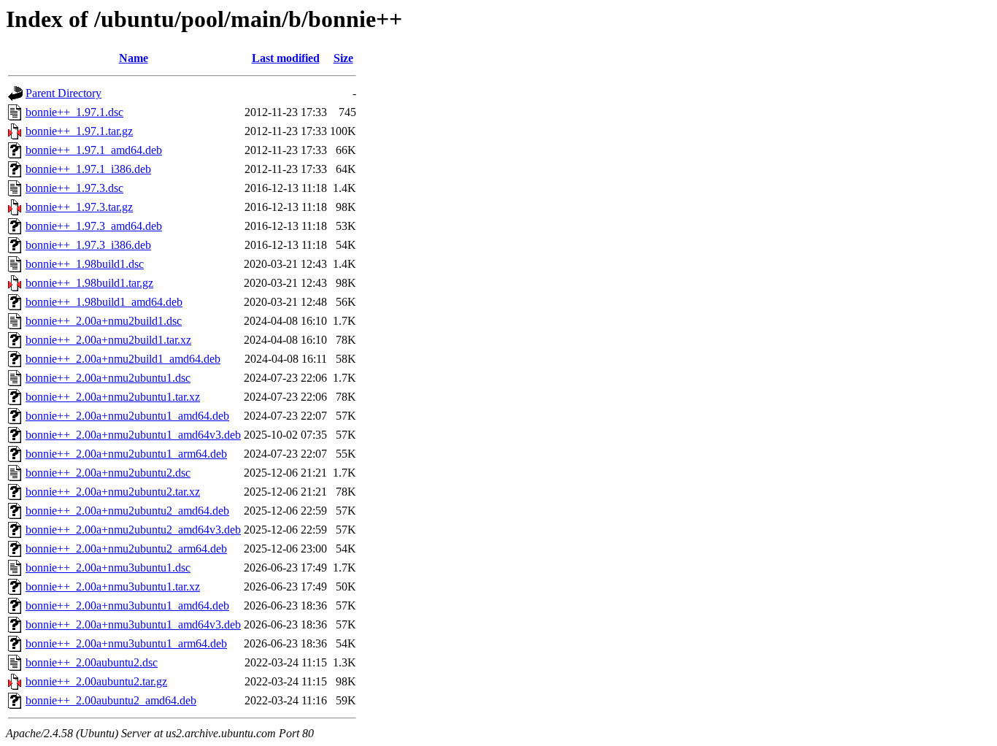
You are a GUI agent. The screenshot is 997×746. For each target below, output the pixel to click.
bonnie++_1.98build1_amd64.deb (104, 302)
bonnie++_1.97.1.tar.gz (79, 131)
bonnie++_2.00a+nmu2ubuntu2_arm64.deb (126, 548)
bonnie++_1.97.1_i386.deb (88, 169)
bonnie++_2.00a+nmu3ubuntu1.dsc (108, 567)
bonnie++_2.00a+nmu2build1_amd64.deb (123, 359)
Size (343, 58)
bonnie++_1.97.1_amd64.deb (94, 150)
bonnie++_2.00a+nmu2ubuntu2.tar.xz (113, 491)
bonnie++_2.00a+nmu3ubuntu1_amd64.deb (127, 605)
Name (133, 58)
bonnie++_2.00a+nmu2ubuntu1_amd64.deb (127, 415)
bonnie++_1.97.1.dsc (74, 112)
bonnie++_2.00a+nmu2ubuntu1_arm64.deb (126, 453)
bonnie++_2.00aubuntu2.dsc (92, 662)
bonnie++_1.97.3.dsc (74, 188)
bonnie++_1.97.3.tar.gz (79, 207)
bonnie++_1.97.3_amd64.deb (94, 226)
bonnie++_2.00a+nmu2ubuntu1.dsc (108, 378)
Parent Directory (63, 93)
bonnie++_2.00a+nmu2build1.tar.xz (108, 340)
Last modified (286, 58)
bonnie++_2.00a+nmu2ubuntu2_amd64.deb (127, 510)
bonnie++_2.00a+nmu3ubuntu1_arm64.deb (126, 643)
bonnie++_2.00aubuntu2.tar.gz (96, 681)
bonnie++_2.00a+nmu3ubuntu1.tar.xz (113, 586)
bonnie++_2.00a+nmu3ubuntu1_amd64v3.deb (133, 624)
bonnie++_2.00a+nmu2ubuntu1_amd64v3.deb (133, 434)
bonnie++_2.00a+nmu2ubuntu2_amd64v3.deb (133, 529)
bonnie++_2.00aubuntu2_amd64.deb (111, 700)
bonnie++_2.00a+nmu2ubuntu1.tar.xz (113, 397)
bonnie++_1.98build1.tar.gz (89, 283)
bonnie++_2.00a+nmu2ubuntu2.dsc (108, 472)
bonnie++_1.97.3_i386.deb (88, 245)
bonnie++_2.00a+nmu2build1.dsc (104, 321)
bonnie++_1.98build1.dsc (85, 264)
